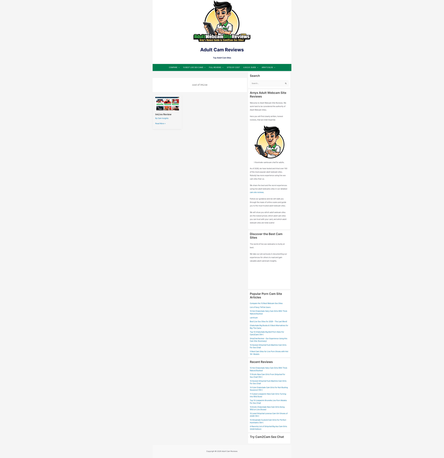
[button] (178, 67)
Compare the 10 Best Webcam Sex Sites (266, 303)
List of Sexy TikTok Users (260, 307)
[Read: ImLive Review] (167, 103)
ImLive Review (163, 114)
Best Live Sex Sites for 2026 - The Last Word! (268, 321)
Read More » (160, 123)
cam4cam (254, 318)
